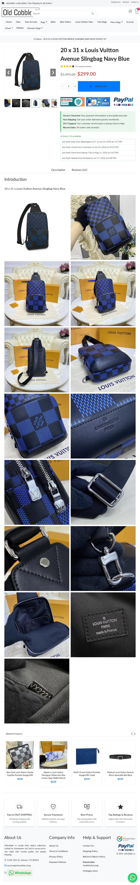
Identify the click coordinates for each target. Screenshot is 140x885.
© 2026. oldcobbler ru (125, 854)
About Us (53, 846)
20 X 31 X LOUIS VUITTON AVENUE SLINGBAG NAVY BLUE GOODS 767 (74, 39)
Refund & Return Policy (94, 857)
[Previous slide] (132, 734)
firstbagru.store (90, 871)
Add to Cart (100, 86)
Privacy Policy (56, 857)
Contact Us (134, 2)
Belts (53, 22)
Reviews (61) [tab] (79, 170)
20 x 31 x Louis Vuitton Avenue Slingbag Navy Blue (34, 188)
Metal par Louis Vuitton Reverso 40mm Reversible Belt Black (120, 774)
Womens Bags (34, 28)
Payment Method (57, 862)
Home (9, 22)
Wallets (20, 28)
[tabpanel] (20, 763)
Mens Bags (115, 22)
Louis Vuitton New (84, 22)
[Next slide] (134, 734)
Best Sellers (65, 22)
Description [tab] (58, 170)
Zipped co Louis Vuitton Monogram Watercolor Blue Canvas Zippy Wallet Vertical (53, 775)
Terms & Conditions (58, 851)
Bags (43, 22)
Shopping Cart (115, 2)
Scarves (130, 22)
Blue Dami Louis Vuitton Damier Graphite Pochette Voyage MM (20, 774)
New (18, 22)
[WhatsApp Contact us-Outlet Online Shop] (132, 877)
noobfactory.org (90, 865)
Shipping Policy (90, 851)
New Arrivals (31, 22)
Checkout (126, 2)
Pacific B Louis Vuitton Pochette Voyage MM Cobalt (87, 774)
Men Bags (102, 22)
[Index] (130, 11)
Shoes (8, 28)
